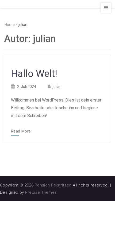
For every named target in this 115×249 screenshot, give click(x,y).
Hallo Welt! (34, 73)
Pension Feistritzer (53, 185)
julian (57, 86)
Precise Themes (41, 192)
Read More (21, 131)
